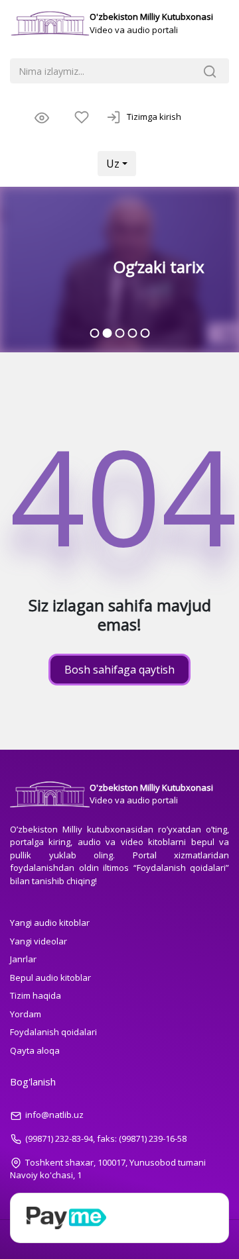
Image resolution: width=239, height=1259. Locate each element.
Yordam (25, 1014)
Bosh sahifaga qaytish (119, 669)
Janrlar (23, 959)
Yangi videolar (38, 941)
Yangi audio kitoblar (50, 923)
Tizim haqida (35, 995)
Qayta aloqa (35, 1050)
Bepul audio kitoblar (50, 977)
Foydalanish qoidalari (53, 1032)
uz (113, 163)
